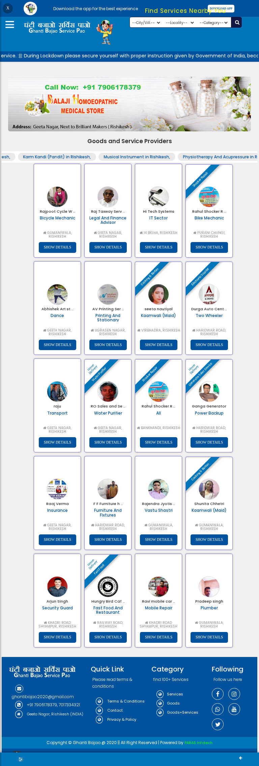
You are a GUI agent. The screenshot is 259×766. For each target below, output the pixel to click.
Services (175, 694)
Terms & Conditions (125, 701)
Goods (173, 703)
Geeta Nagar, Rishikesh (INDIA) (54, 714)
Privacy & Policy (121, 719)
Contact (114, 710)
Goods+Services (182, 712)
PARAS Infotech (198, 742)
